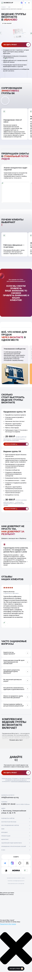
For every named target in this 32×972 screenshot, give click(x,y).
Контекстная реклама (8, 821)
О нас (3, 850)
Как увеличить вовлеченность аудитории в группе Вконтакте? (13, 688)
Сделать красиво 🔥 (11, 444)
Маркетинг (5, 839)
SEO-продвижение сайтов (10, 825)
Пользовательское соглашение (16, 883)
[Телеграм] (25, 2)
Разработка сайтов (7, 818)
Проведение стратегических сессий (13, 846)
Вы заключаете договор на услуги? (12, 680)
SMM (9, 7)
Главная (3, 7)
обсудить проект (16, 968)
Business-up (8, 2)
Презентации (5, 836)
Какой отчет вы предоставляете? (9, 653)
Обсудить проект (10, 44)
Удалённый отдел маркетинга (11, 843)
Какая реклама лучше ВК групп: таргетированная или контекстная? (14, 662)
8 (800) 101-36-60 (8, 804)
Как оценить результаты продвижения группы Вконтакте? (11, 671)
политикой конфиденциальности (20, 781)
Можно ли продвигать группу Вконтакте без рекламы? (13, 696)
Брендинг (4, 832)
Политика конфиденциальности (16, 880)
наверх (16, 857)
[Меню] (29, 2)
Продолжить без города (8, 924)
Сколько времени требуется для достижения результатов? (13, 705)
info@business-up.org (10, 797)
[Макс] (21, 2)
